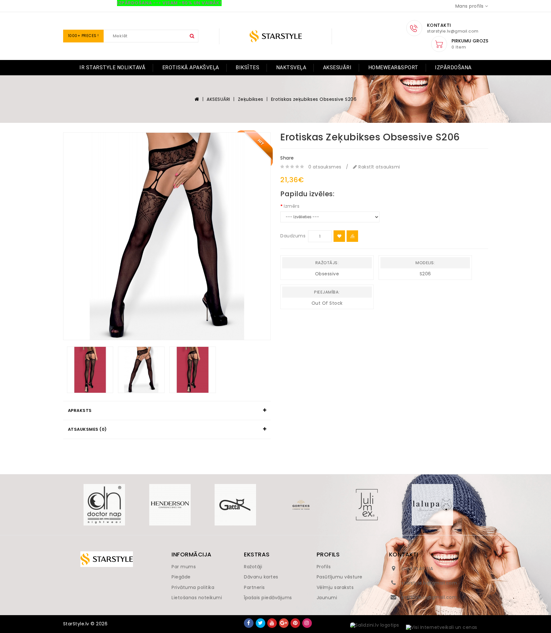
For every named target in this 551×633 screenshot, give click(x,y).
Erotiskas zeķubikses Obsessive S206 (314, 99)
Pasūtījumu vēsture (340, 577)
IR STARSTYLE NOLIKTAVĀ (112, 67)
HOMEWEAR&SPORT (393, 67)
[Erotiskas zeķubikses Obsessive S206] (167, 236)
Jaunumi (327, 597)
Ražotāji (253, 566)
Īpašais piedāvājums (268, 597)
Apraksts (80, 410)
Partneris (254, 587)
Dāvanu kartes (261, 577)
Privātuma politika (193, 587)
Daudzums (292, 236)
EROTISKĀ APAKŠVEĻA (190, 67)
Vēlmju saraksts (335, 587)
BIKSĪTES (247, 67)
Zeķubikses (250, 99)
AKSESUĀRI (337, 67)
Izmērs (291, 206)
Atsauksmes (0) (87, 429)
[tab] (167, 410)
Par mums (184, 566)
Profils (324, 566)
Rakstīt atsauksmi (378, 167)
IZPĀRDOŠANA (453, 67)
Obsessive (327, 274)
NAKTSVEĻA (291, 67)
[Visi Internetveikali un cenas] (441, 627)
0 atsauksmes (325, 167)
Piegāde (181, 577)
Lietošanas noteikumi (197, 597)
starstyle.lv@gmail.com (429, 583)
